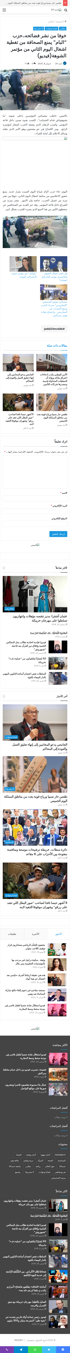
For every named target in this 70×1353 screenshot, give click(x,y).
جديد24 (62, 1166)
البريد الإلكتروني (59, 505)
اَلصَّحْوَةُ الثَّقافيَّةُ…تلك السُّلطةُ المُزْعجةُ (48, 633)
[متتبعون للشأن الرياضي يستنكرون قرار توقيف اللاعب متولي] (57, 949)
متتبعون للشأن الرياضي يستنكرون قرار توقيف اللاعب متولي (26, 946)
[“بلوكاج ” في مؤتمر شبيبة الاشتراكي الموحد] (23, 264)
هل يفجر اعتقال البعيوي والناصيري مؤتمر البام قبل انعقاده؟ (54, 277)
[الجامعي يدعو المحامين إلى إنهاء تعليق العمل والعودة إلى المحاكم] (18, 362)
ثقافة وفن (14, 1160)
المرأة (40, 1160)
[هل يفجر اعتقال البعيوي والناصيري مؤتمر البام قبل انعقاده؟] (53, 264)
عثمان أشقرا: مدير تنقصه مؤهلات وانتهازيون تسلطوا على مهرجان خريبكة (40, 618)
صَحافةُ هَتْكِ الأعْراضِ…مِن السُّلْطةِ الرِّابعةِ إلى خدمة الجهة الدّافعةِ (26, 1273)
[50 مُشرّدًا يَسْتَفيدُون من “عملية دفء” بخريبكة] (58, 663)
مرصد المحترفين (58, 1178)
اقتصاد (18, 1154)
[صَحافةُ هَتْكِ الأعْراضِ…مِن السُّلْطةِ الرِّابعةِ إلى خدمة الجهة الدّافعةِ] (58, 1276)
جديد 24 (58, 63)
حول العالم (50, 1166)
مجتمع (17, 1172)
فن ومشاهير (60, 1172)
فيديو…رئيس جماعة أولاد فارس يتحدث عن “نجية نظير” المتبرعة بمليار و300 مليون (25, 1318)
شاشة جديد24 (15, 1166)
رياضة (38, 1166)
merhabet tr (60, 1154)
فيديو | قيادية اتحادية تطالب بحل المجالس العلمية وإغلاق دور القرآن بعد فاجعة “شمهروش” (26, 646)
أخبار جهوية (45, 1154)
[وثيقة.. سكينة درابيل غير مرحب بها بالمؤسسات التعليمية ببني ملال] (57, 964)
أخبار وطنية (31, 1154)
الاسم (63, 492)
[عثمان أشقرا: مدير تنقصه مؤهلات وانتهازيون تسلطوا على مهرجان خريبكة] (58, 1205)
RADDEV (18, 1340)
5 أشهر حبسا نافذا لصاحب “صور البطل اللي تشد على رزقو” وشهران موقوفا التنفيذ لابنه (20, 419)
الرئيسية (60, 21)
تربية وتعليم (28, 1160)
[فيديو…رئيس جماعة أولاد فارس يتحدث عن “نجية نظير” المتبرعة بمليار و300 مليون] (58, 1321)
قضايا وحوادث (51, 28)
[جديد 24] (56, 9)
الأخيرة (35, 933)
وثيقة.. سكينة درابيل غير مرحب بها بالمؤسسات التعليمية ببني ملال (28, 961)
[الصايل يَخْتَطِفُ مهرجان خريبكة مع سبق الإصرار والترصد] (58, 1306)
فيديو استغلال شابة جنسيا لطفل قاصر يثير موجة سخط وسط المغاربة (25, 1007)
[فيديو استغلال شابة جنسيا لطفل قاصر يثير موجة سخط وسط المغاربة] (57, 1010)
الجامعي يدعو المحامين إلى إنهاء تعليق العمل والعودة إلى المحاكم (20, 378)
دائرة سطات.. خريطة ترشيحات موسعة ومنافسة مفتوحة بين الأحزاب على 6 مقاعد (37, 851)
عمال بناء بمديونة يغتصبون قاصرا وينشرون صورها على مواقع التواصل (25, 1086)
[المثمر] (35, 544)
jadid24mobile (53, 328)
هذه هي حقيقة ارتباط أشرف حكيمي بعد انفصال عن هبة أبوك (26, 976)
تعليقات (12, 933)
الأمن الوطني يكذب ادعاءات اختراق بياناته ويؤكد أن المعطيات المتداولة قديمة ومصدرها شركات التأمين (53, 379)
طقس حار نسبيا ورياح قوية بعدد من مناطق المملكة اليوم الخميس (52, 417)
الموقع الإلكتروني (59, 518)
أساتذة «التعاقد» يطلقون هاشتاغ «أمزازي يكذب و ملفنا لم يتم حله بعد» (26, 1288)
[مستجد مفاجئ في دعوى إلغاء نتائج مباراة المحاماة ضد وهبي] (57, 995)
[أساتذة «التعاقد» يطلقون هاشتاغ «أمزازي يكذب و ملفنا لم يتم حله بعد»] (58, 1291)
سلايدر (51, 21)
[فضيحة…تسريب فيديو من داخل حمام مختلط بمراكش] (58, 1074)
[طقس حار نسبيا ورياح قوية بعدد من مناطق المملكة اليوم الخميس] (51, 402)
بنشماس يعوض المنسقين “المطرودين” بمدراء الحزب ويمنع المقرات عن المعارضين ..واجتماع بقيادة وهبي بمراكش (54, 308)
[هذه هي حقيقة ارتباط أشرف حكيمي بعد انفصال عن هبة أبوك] (57, 979)
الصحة (50, 1160)
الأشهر (58, 933)
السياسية (62, 1160)
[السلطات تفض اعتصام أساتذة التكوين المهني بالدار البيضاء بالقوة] (58, 678)
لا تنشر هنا (38, 28)
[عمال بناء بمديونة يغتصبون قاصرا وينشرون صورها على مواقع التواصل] (58, 1089)
